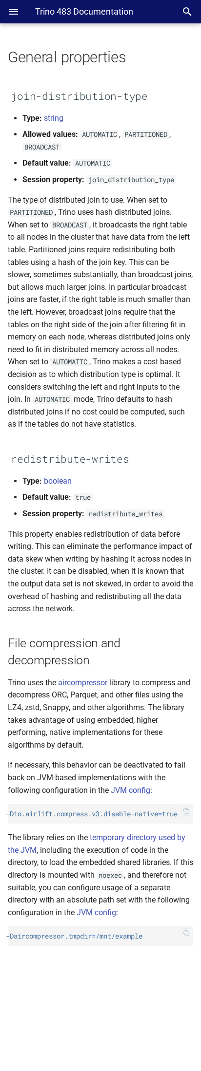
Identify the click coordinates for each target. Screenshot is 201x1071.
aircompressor (82, 682)
